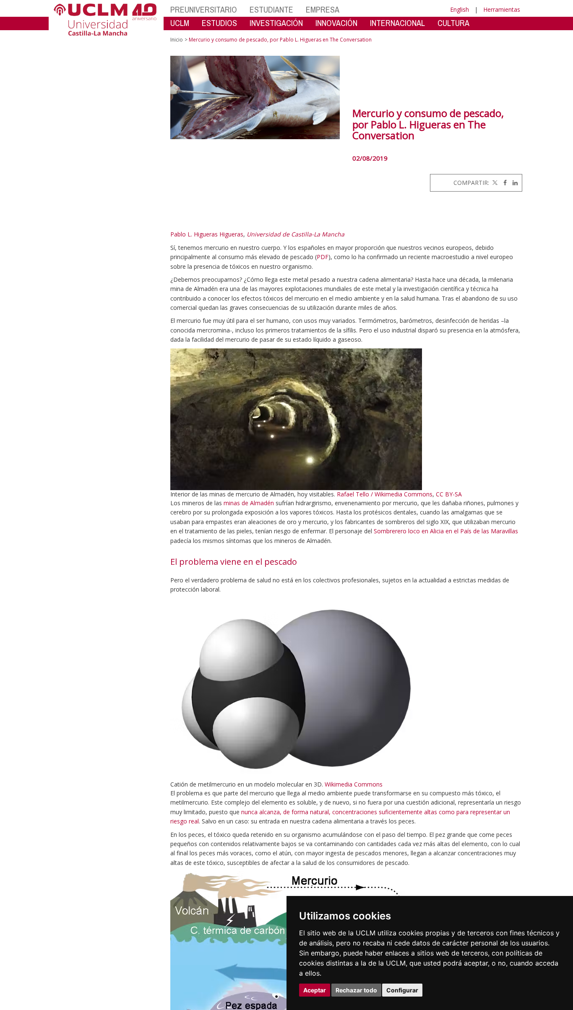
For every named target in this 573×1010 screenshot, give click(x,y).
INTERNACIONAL (397, 23)
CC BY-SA (449, 494)
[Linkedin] (513, 183)
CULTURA (453, 23)
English (459, 9)
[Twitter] (494, 183)
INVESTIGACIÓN (276, 23)
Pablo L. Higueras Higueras (206, 234)
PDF (322, 257)
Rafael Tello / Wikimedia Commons (384, 494)
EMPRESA (322, 9)
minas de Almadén (249, 503)
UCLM (179, 23)
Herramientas (501, 9)
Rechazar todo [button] (356, 990)
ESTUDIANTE (271, 9)
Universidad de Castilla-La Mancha (295, 234)
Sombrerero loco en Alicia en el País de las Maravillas (446, 531)
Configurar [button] (402, 990)
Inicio (176, 39)
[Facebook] (503, 183)
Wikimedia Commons (354, 784)
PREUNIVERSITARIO (203, 9)
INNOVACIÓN (336, 23)
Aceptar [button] (314, 990)
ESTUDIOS (219, 23)
